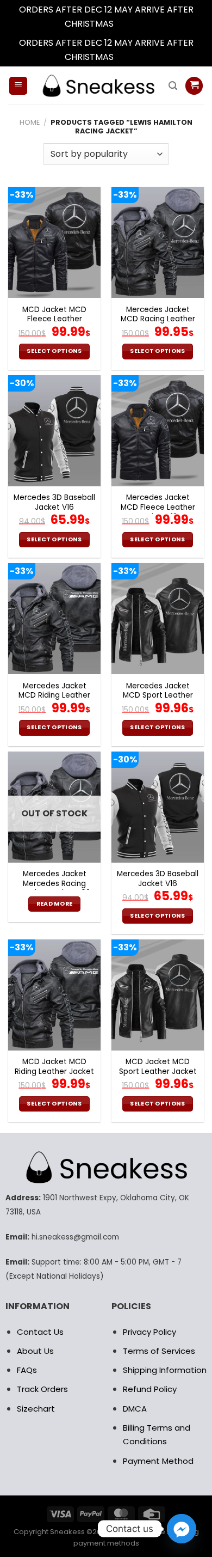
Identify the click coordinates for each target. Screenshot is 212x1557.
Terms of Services (159, 1351)
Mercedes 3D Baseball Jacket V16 (54, 502)
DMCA (135, 1408)
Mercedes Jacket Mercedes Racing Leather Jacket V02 (54, 883)
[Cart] (194, 86)
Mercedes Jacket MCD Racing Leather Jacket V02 (158, 319)
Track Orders (42, 1389)
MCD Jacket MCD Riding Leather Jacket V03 (54, 1071)
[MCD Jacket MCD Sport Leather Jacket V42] (157, 995)
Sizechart (36, 1408)
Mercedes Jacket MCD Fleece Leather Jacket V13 (158, 507)
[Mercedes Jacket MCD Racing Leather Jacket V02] (157, 242)
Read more (54, 904)
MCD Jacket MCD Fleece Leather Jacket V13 (54, 319)
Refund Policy (150, 1389)
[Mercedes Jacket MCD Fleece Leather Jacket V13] (157, 430)
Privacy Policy (149, 1332)
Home (30, 122)
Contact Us (40, 1332)
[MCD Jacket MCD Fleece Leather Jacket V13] (54, 242)
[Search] (173, 85)
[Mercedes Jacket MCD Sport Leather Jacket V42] (157, 618)
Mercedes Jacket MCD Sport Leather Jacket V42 (158, 695)
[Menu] (18, 86)
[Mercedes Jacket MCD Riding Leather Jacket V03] (54, 618)
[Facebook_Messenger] (181, 1528)
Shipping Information (165, 1370)
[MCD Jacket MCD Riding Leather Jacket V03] (54, 995)
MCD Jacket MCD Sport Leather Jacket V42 (158, 1071)
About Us (35, 1351)
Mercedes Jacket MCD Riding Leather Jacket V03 (54, 695)
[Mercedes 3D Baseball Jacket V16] (54, 430)
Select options (54, 351)
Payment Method (158, 1461)
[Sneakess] (98, 86)
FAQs (27, 1370)
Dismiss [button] (131, 23)
